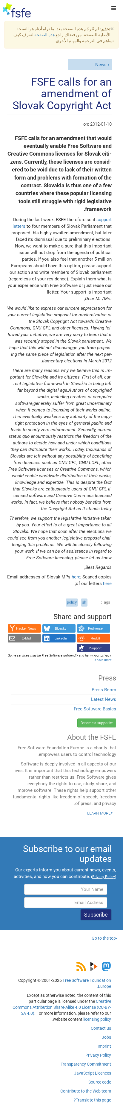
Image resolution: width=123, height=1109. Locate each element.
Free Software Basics (95, 709)
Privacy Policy (98, 1055)
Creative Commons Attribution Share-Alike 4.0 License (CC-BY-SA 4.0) (62, 1007)
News (101, 64)
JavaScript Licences (92, 1073)
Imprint (104, 1046)
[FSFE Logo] (17, 10)
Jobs (106, 1037)
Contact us (101, 1028)
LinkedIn (61, 638)
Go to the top (104, 938)
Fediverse (95, 628)
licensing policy (97, 1019)
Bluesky (61, 628)
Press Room (104, 689)
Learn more (98, 812)
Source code (99, 1082)
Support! (95, 648)
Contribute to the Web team (85, 1091)
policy (72, 602)
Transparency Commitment (86, 1064)
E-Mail (26, 638)
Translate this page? (92, 1100)
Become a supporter (97, 723)
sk (84, 602)
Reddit (95, 638)
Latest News (103, 699)
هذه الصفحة (44, 34)
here (76, 577)
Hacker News (26, 628)
